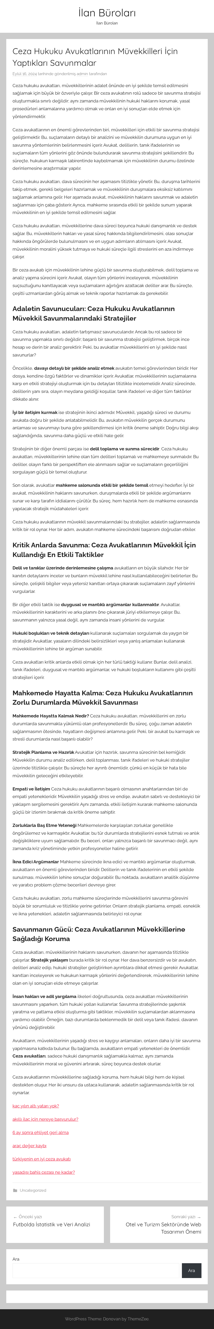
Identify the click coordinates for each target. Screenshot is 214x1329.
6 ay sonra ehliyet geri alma (41, 1132)
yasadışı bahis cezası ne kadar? (44, 1172)
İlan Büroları (107, 12)
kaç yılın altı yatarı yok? (36, 1105)
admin (82, 74)
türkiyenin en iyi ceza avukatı (42, 1159)
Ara (16, 1259)
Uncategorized (33, 1190)
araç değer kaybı (29, 1145)
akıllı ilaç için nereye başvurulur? (45, 1119)
